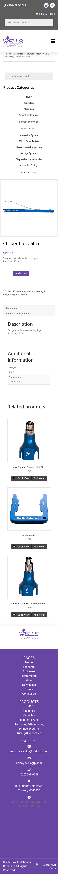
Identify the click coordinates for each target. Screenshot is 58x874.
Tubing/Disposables (29, 733)
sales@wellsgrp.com (29, 763)
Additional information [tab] (17, 313)
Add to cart (21, 273)
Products (29, 666)
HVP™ (29, 706)
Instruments (30, 54)
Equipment (29, 671)
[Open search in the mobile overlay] (29, 22)
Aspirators (29, 710)
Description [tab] (11, 308)
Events (29, 689)
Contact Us (29, 693)
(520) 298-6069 (16, 5)
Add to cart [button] (39, 478)
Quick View (23, 478)
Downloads (29, 684)
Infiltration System (29, 719)
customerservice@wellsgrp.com (29, 751)
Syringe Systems (29, 728)
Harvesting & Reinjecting (29, 724)
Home (6, 54)
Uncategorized (16, 54)
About (29, 680)
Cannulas (29, 715)
